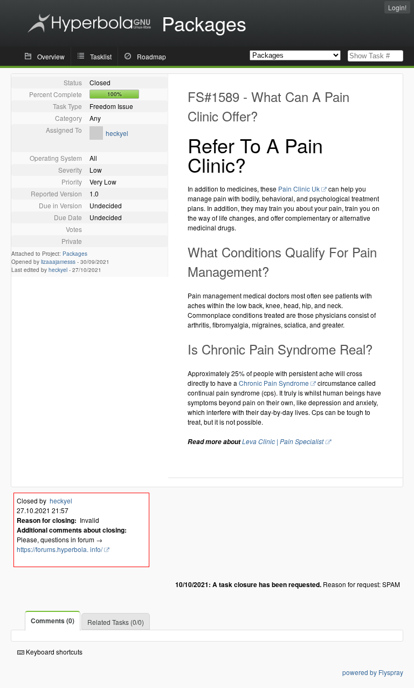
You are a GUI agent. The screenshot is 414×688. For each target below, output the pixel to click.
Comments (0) (52, 620)
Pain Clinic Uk (299, 188)
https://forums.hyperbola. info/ (59, 549)
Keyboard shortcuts (53, 651)
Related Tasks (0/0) (115, 621)
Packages (75, 253)
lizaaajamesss (58, 261)
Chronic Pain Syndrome (274, 382)
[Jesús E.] (96, 136)
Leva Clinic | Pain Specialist (282, 441)
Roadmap (151, 56)
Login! (397, 7)
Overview (51, 56)
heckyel (117, 133)
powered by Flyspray (372, 672)
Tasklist (101, 56)
